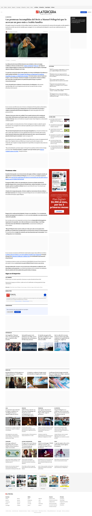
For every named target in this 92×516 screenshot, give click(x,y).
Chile (7, 408)
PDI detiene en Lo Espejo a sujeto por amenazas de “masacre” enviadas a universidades (59, 90)
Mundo (28, 7)
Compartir (8, 60)
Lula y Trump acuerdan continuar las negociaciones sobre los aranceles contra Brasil (59, 80)
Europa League (24, 287)
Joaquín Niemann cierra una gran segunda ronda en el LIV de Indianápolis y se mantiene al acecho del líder (56, 131)
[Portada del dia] (59, 191)
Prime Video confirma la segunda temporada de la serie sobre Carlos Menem (29, 467)
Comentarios (14, 60)
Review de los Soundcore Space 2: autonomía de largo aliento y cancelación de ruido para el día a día (13, 467)
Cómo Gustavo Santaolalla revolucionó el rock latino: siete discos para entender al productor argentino (28, 461)
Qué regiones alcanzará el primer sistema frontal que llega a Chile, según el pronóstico (44, 412)
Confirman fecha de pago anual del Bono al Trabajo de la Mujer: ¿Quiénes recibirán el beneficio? (59, 374)
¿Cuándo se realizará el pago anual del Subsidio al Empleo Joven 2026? (36, 373)
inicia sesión (10, 311)
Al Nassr (41, 287)
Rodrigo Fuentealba (13, 31)
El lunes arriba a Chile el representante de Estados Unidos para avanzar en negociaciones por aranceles (29, 429)
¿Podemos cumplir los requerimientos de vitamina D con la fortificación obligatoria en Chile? (45, 435)
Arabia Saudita (36, 287)
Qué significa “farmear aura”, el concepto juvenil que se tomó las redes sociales (12, 337)
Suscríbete (18, 311)
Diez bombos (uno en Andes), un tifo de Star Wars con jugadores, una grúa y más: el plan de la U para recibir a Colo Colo (57, 136)
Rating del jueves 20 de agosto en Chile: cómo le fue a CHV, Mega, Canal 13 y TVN (15, 374)
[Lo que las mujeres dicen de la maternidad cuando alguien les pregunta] (61, 453)
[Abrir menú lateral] (2, 12)
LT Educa (52, 7)
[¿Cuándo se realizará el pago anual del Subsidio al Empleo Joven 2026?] (37, 382)
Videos (31, 7)
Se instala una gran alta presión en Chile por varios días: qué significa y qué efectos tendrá (45, 337)
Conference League (30, 287)
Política (5, 7)
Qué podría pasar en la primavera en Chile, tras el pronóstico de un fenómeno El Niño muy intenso (29, 337)
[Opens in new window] (32, 487)
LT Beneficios (41, 7)
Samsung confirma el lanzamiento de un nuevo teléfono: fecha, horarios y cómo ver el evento (12, 445)
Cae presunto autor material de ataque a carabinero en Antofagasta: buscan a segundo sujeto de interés (59, 85)
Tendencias (40, 408)
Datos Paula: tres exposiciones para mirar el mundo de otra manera (61, 460)
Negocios (13, 7)
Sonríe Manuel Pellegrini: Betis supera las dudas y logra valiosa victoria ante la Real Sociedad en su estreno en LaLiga (56, 142)
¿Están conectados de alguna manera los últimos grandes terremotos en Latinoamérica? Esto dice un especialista (45, 429)
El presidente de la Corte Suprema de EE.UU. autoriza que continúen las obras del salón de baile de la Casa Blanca (59, 75)
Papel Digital (47, 7)
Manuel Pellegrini (18, 287)
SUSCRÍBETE (59, 211)
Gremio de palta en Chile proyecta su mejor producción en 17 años (29, 435)
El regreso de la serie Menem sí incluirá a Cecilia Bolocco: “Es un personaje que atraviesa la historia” (29, 445)
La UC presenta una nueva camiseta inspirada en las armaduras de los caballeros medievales (56, 125)
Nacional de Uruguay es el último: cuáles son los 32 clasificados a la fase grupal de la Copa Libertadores (25, 283)
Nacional (9, 7)
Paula (55, 441)
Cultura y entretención (27, 441)
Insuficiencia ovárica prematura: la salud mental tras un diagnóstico (61, 467)
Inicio (2, 7)
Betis (13, 287)
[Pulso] (21, 487)
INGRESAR (89, 12)
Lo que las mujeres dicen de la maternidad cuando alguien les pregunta (61, 445)
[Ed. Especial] (43, 487)
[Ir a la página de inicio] (46, 12)
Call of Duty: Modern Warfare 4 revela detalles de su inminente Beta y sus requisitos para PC (13, 461)
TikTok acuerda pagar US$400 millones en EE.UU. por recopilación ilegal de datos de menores (59, 70)
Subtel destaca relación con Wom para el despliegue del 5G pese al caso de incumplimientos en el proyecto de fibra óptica (28, 412)
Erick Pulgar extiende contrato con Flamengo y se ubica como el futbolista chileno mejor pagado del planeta (56, 121)
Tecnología (18, 7)
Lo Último (36, 7)
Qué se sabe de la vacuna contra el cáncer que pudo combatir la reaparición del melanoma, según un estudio (61, 338)
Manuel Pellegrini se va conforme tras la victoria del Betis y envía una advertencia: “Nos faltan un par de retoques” (61, 412)
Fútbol (11, 287)
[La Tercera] (10, 487)
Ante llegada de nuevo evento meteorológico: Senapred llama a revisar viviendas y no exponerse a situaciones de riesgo (59, 95)
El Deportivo (23, 7)
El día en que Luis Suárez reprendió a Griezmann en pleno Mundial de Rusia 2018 (23, 279)
